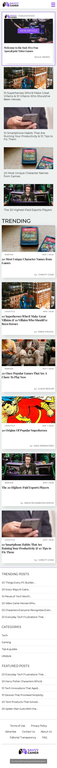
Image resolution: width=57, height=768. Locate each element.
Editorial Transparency (23, 737)
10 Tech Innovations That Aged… (20, 688)
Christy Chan (46, 275)
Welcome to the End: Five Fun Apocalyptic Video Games (21, 49)
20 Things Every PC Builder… (19, 582)
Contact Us (28, 731)
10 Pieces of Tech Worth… (16, 596)
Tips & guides (9, 649)
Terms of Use (17, 725)
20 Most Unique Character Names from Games (27, 261)
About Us (46, 731)
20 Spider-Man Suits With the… (20, 708)
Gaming (6, 642)
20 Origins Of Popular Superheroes (24, 430)
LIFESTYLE (10, 312)
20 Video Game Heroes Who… (19, 603)
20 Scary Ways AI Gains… (16, 589)
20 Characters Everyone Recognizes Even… (27, 610)
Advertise (10, 731)
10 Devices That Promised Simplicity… (23, 695)
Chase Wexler (46, 389)
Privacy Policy (39, 725)
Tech (5, 635)
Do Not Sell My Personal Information (28, 761)
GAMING (9, 255)
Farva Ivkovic (46, 332)
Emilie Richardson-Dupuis (39, 503)
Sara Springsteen (44, 446)
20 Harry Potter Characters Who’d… (22, 681)
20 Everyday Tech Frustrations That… (23, 617)
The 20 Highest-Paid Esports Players (25, 487)
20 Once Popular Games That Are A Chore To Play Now (24, 375)
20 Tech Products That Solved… (20, 702)
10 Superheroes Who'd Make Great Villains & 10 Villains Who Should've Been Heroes (25, 320)
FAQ (44, 737)
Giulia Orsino (42, 57)
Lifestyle (6, 656)
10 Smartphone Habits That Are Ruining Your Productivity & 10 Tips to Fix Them (26, 548)
